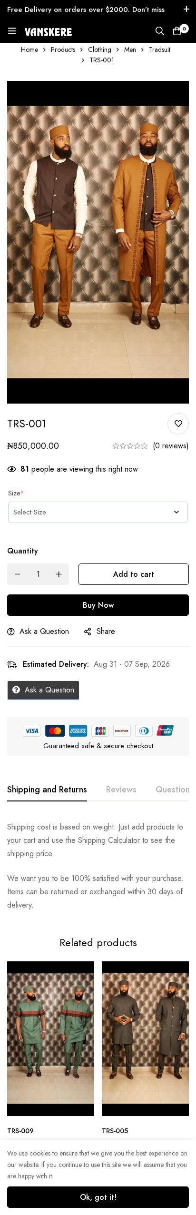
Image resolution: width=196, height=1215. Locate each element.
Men (130, 49)
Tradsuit (159, 49)
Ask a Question (44, 631)
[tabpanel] (98, 866)
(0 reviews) (171, 445)
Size (16, 493)
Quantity (22, 550)
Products (63, 49)
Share (106, 631)
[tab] (47, 790)
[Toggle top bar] (186, 9)
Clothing (99, 49)
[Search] (159, 31)
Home (29, 49)
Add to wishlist (178, 424)
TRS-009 (20, 1131)
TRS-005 (115, 1131)
